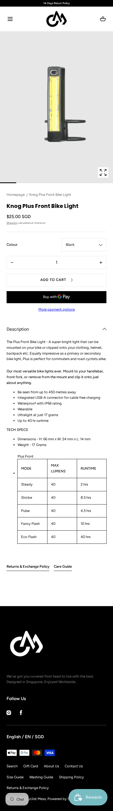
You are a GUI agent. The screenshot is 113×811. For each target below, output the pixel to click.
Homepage (16, 195)
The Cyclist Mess (32, 799)
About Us (51, 766)
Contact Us (74, 766)
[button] (10, 19)
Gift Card (30, 766)
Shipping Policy (71, 777)
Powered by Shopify (63, 799)
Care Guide (63, 566)
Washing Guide (41, 777)
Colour (12, 245)
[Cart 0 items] (103, 19)
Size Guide (15, 777)
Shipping (12, 223)
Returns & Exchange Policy (28, 566)
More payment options (56, 309)
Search (12, 766)
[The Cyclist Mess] (56, 19)
